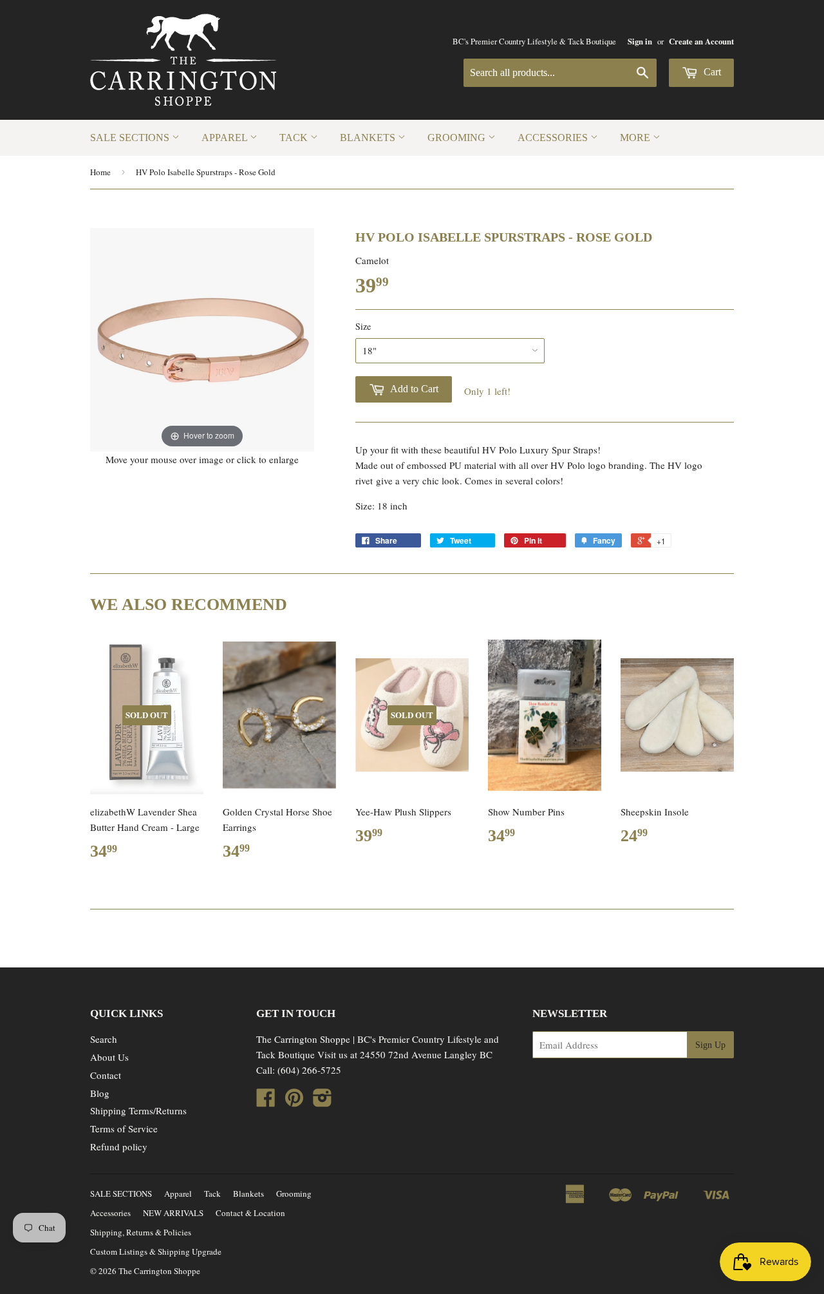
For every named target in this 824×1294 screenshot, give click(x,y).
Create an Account (701, 41)
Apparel (225, 137)
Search (103, 1038)
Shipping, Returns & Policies (140, 1232)
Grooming (457, 137)
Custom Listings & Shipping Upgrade (155, 1251)
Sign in (640, 41)
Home (100, 172)
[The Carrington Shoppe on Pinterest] (294, 1101)
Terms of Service (124, 1128)
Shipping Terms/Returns (138, 1110)
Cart (711, 71)
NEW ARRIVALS (173, 1213)
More (636, 137)
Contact (105, 1075)
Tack (294, 137)
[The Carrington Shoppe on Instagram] (322, 1101)
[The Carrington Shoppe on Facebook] (266, 1101)
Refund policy (118, 1146)
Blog (99, 1093)
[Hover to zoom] (202, 338)
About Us (109, 1057)
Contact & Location (250, 1213)
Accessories (554, 137)
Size (363, 326)
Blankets (369, 137)
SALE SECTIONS (131, 137)
